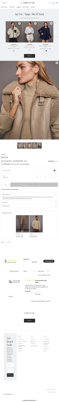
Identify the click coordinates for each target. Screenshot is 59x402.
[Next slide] (55, 36)
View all (29, 55)
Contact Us (46, 341)
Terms (48, 389)
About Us (33, 339)
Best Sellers (26, 7)
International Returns (21, 346)
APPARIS (3, 154)
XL (54, 177)
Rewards (33, 341)
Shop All (20, 350)
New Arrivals (4, 7)
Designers (20, 348)
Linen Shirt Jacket (29, 45)
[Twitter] (7, 242)
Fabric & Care (6, 205)
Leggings (18, 7)
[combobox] (29, 271)
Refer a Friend (34, 345)
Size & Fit (4, 202)
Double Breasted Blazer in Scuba (45, 46)
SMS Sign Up (46, 348)
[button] (29, 400)
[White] (29, 49)
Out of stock (34, 184)
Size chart (5, 177)
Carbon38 (11, 7)
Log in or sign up (24, 164)
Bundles (33, 7)
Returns (20, 343)
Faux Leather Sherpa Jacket (14, 46)
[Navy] (46, 50)
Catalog (46, 346)
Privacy (53, 389)
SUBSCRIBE (11, 375)
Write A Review (49, 261)
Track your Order (22, 341)
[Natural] (13, 50)
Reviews (32, 343)
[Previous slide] (4, 36)
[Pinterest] (9, 242)
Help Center (47, 339)
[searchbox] (15, 271)
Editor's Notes (6, 194)
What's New (20, 339)
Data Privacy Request (47, 344)
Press (45, 350)
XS (36, 177)
